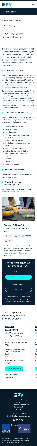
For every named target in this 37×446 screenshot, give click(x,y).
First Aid (18, 21)
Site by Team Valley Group (10, 442)
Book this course (13, 369)
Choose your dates (18, 277)
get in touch (26, 301)
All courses (8, 21)
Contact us (18, 289)
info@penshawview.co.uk (21, 416)
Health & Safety (9, 26)
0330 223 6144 (21, 414)
